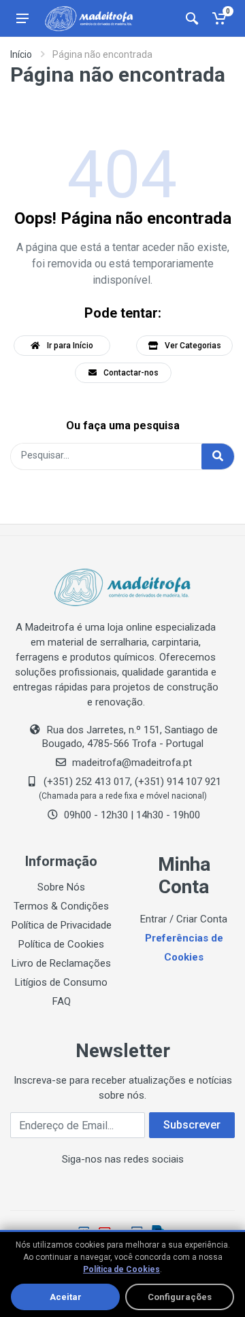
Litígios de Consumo (61, 982)
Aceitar (66, 1297)
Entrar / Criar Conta (183, 919)
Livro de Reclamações (61, 963)
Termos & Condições (61, 906)
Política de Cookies (61, 944)
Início (21, 54)
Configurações (180, 1297)
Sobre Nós (61, 887)
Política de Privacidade (62, 925)
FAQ (61, 1001)
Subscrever (191, 1124)
